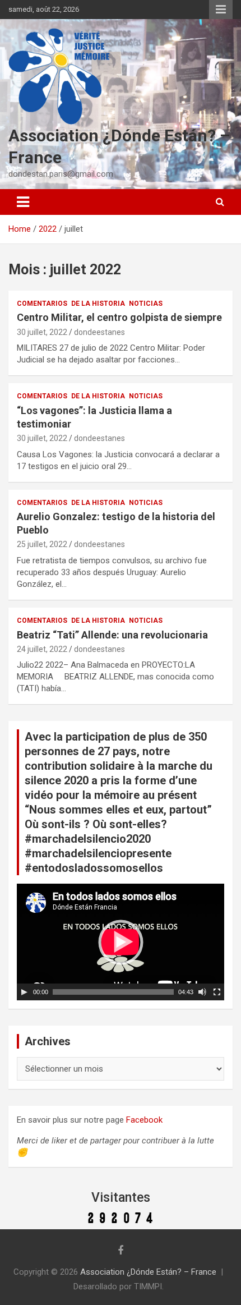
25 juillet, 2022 (42, 544)
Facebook (144, 1120)
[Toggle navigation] (23, 202)
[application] (120, 942)
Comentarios (42, 303)
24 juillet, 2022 (42, 649)
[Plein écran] (216, 991)
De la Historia (98, 303)
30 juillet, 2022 (42, 332)
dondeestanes (99, 332)
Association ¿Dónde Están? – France (148, 1272)
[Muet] (202, 991)
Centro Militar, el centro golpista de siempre (119, 317)
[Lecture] (24, 991)
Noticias (146, 303)
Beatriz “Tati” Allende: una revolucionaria (112, 635)
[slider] (113, 992)
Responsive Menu (221, 9)
